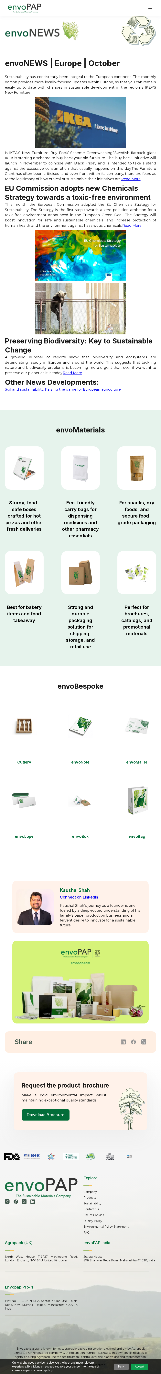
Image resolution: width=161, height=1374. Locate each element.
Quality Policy (92, 1221)
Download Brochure (45, 1115)
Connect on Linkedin (79, 897)
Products (89, 1197)
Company (90, 1192)
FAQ (86, 1232)
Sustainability (92, 1203)
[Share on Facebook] (133, 1041)
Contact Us (91, 1209)
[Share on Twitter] (143, 1041)
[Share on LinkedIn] (123, 1041)
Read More (131, 179)
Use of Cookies (93, 1215)
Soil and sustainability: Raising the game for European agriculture (63, 389)
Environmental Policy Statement (106, 1226)
